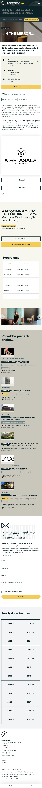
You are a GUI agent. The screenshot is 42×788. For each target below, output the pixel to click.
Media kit (4, 760)
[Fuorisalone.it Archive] (12, 3)
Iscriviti (21, 596)
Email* (3, 575)
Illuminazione (23, 99)
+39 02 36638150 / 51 (9, 750)
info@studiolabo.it (8, 753)
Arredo (14, 99)
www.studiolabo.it (8, 755)
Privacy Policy (5, 779)
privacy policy (16, 592)
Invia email (21, 180)
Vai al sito (21, 188)
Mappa (11, 65)
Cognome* (4, 568)
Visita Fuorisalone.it (30, 19)
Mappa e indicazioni (21, 238)
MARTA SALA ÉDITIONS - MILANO (13, 95)
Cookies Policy (15, 779)
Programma (13, 74)
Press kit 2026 (5, 762)
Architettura (6, 99)
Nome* (3, 561)
